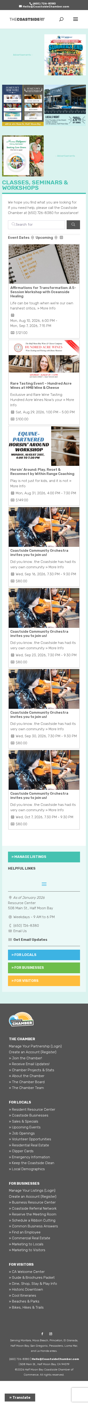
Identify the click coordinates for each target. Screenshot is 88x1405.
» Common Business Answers (33, 1226)
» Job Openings (22, 1133)
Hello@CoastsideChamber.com (55, 1359)
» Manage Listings (28, 857)
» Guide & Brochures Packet (32, 1277)
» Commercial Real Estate (29, 1238)
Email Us (20, 931)
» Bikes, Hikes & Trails (26, 1307)
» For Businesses (27, 968)
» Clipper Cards (21, 1151)
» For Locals (23, 955)
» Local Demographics (27, 1169)
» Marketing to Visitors (27, 1250)
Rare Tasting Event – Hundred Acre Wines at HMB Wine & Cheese (41, 385)
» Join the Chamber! (25, 1058)
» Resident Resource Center (32, 1109)
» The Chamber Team (26, 1088)
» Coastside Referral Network (33, 1208)
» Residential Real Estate (29, 1145)
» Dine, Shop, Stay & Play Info (33, 1284)
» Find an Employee (25, 1232)
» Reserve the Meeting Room (32, 1214)
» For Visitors (24, 981)
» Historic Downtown (26, 1289)
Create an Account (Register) (32, 1052)
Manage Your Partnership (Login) (35, 1046)
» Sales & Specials (23, 1121)
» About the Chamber (26, 1076)
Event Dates (19, 237)
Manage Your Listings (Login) (32, 1190)
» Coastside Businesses (28, 1115)
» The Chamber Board (27, 1082)
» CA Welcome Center (27, 1272)
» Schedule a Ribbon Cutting (32, 1220)
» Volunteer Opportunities (30, 1139)
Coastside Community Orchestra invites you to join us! (39, 552)
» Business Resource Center (32, 1202)
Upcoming (45, 237)
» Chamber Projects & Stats (31, 1070)
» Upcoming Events (25, 1127)
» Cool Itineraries (22, 1295)
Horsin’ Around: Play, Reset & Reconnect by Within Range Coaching (42, 471)
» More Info (46, 308)
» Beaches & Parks (24, 1301)
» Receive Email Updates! (29, 1064)
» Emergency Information (29, 1157)
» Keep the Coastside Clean (31, 1163)
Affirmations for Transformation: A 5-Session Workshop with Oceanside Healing (43, 292)
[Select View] (61, 237)
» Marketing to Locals (26, 1244)
